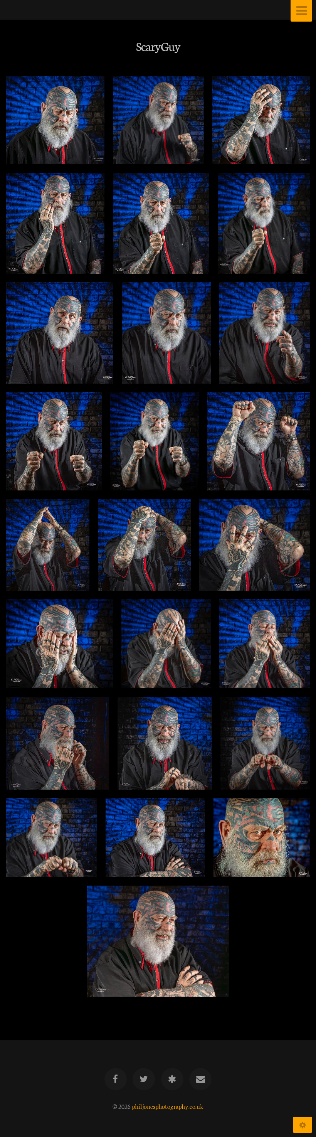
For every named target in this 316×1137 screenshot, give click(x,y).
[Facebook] (115, 1079)
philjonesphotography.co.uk (167, 1106)
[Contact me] (200, 1079)
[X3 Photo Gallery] (172, 1079)
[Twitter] (144, 1079)
